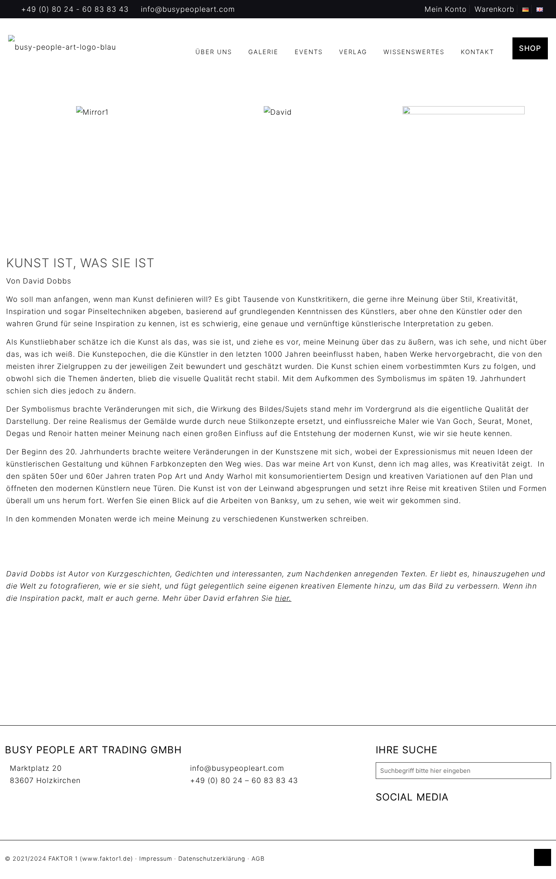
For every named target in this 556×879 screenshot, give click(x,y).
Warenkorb (494, 9)
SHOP (530, 48)
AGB (258, 858)
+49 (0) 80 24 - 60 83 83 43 (75, 9)
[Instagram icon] (523, 859)
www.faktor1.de (106, 858)
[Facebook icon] (497, 859)
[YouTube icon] (506, 859)
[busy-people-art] (62, 46)
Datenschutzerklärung (211, 858)
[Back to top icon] (542, 857)
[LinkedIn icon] (514, 859)
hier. (283, 598)
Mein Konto (446, 9)
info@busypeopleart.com (188, 9)
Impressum (155, 858)
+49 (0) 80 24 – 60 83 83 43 (244, 780)
